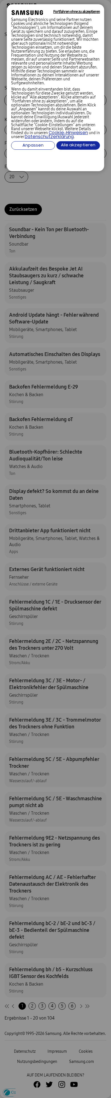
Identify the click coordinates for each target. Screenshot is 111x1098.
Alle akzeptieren (78, 145)
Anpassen (33, 145)
